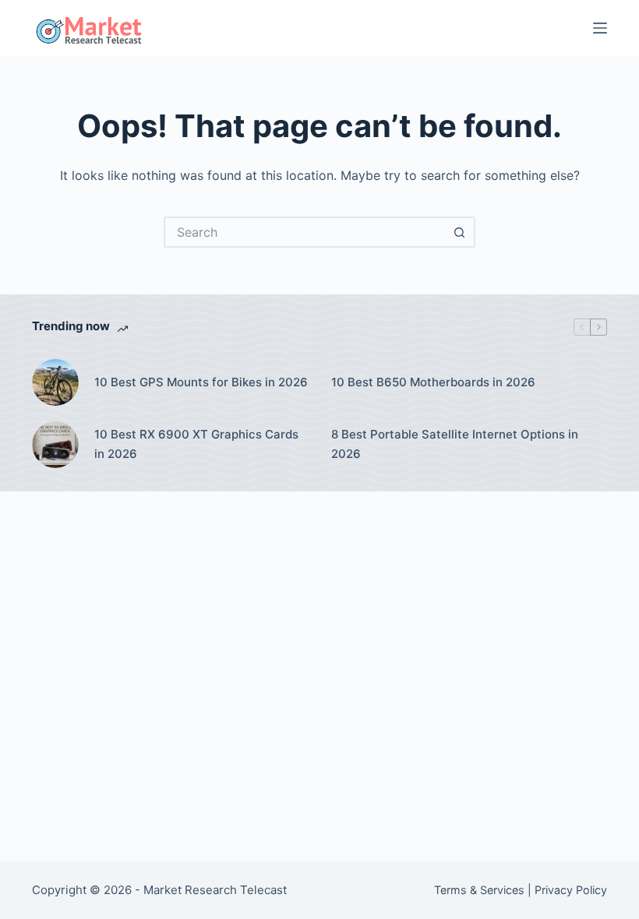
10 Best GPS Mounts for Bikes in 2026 (201, 382)
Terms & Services (479, 889)
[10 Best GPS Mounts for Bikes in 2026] (55, 382)
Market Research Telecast (215, 889)
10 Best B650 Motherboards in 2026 (433, 382)
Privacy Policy (571, 889)
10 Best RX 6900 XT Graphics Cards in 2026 (196, 444)
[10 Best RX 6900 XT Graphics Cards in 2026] (55, 444)
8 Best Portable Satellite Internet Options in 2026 (454, 444)
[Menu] (600, 28)
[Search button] (459, 232)
